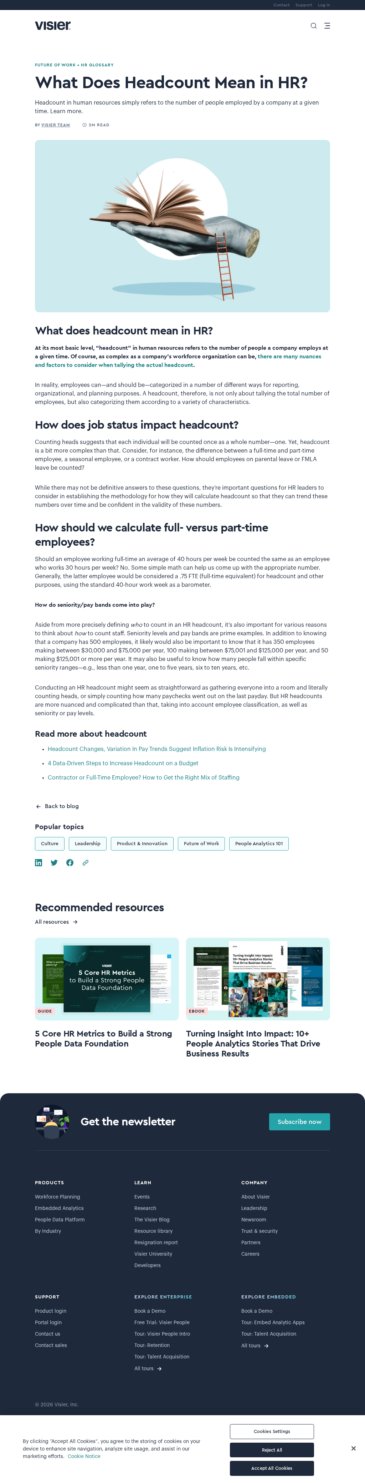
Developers (147, 1265)
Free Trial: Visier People (162, 1322)
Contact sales (51, 1345)
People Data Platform (60, 1219)
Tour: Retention (152, 1345)
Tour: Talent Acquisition (161, 1357)
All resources (52, 922)
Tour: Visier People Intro (162, 1334)
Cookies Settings (272, 1431)
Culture (49, 843)
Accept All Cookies (271, 1468)
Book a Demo (149, 1311)
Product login (50, 1311)
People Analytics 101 (259, 843)
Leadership (88, 843)
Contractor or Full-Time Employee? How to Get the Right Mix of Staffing (144, 778)
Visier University (153, 1254)
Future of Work (201, 843)
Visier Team (55, 125)
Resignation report (156, 1242)
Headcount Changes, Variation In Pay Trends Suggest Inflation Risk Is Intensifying (157, 749)
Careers (250, 1254)
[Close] (353, 1448)
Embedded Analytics (59, 1208)
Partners (251, 1242)
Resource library (153, 1231)
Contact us (47, 1334)
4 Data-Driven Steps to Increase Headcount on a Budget (123, 763)
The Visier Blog (152, 1219)
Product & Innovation (142, 843)
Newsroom (253, 1219)
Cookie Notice (84, 1456)
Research (145, 1208)
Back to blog (62, 806)
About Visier (255, 1197)
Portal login (48, 1322)
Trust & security (259, 1231)
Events (142, 1197)
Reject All (272, 1450)
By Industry (48, 1231)
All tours (144, 1368)
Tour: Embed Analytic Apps (273, 1322)
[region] (182, 1449)
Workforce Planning (57, 1197)
